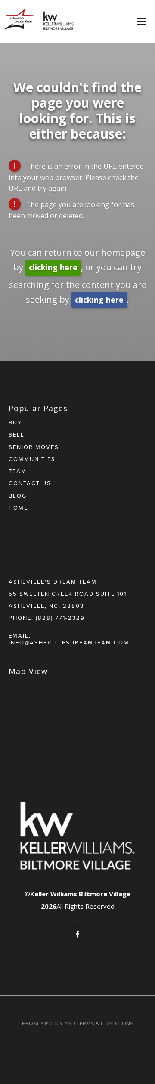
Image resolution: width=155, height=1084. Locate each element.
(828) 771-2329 (60, 618)
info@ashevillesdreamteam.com (69, 642)
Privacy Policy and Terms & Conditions (77, 1023)
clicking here (53, 267)
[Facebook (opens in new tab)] (77, 934)
